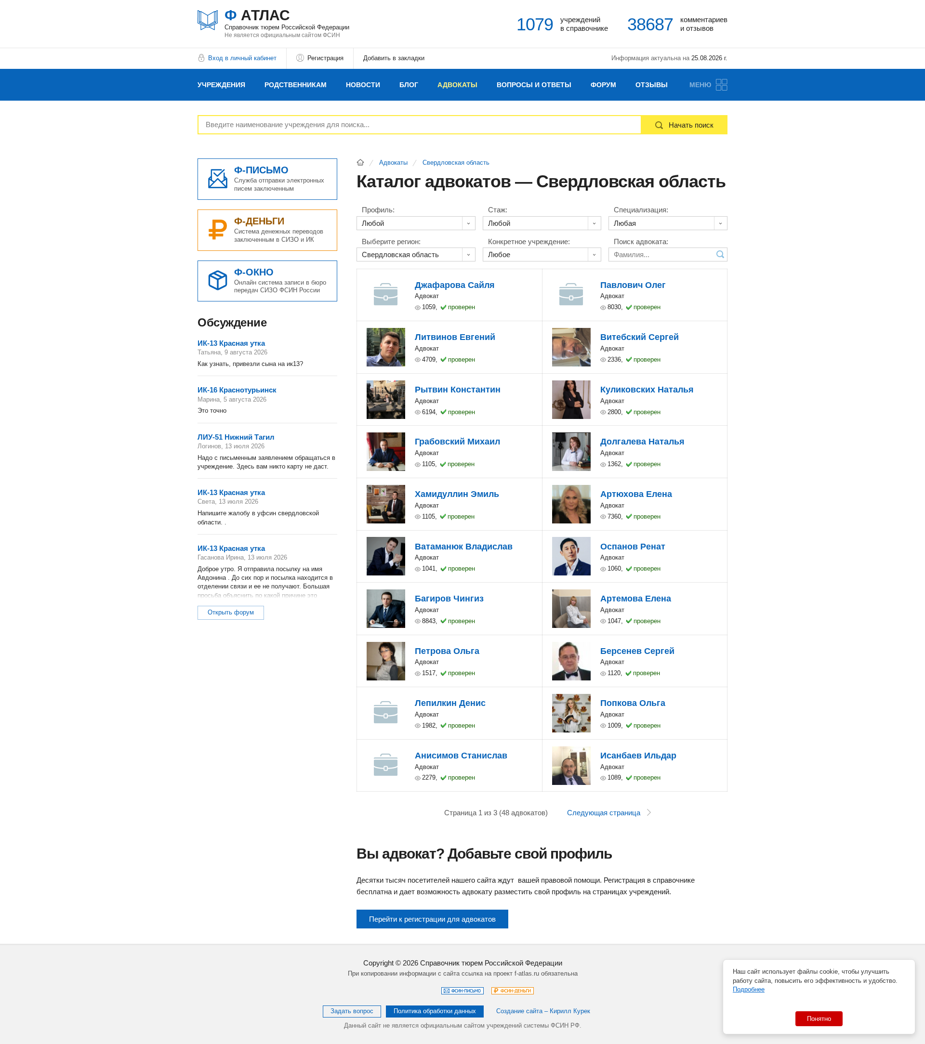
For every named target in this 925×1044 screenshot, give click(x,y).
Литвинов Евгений (455, 337)
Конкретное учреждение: (529, 241)
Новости (363, 85)
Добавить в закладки (393, 58)
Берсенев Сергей (637, 651)
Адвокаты (457, 85)
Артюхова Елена (636, 494)
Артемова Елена (635, 598)
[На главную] (360, 162)
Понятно (819, 1018)
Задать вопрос (351, 1011)
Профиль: (378, 210)
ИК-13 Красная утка (231, 343)
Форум (603, 85)
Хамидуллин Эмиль (457, 494)
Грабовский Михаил (457, 441)
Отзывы (651, 85)
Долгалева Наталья (642, 441)
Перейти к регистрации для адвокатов (432, 919)
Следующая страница (603, 813)
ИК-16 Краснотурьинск (237, 390)
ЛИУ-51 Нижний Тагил (236, 437)
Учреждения (221, 85)
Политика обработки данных (435, 1011)
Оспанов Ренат (632, 546)
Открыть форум (231, 612)
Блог (408, 85)
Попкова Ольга (632, 703)
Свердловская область (456, 162)
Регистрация (325, 58)
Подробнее (749, 989)
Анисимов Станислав (461, 755)
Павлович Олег (633, 285)
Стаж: (497, 210)
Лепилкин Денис (450, 703)
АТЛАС (287, 19)
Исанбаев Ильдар (638, 755)
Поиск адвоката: (641, 241)
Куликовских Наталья (647, 389)
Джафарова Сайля (455, 285)
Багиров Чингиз (449, 598)
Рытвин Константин (458, 389)
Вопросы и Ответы (534, 85)
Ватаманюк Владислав (464, 546)
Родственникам (295, 85)
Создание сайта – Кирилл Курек (543, 1011)
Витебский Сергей (639, 337)
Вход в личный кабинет (242, 58)
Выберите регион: (391, 241)
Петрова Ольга (447, 651)
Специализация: (641, 210)
